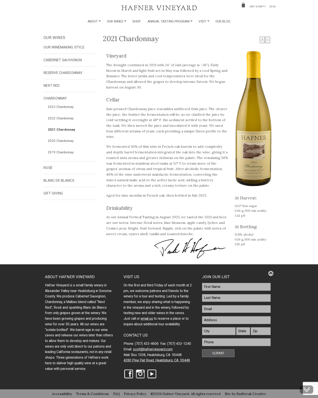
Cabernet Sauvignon (62, 60)
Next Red (51, 85)
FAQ (116, 394)
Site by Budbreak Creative (245, 394)
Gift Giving (53, 193)
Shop (136, 21)
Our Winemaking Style (63, 47)
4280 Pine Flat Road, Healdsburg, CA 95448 (157, 360)
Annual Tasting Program (169, 21)
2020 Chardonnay (61, 141)
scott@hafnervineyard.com (153, 349)
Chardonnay (55, 98)
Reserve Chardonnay (62, 73)
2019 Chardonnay (61, 152)
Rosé (47, 167)
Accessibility (62, 394)
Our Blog (222, 21)
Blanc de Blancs (58, 180)
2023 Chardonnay (61, 107)
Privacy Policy (135, 394)
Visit (202, 21)
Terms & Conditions (92, 394)
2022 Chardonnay (61, 118)
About (93, 21)
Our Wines (115, 21)
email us (147, 319)
